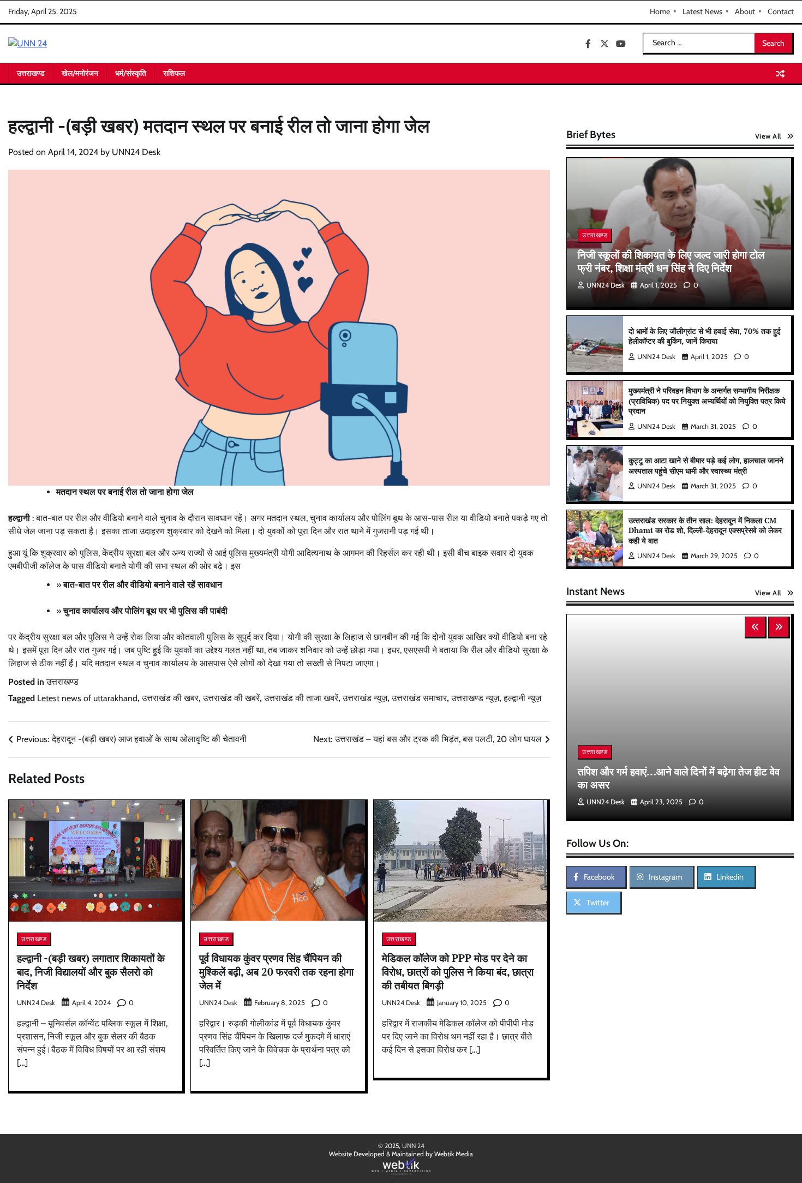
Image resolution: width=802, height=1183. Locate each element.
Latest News (702, 11)
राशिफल (174, 73)
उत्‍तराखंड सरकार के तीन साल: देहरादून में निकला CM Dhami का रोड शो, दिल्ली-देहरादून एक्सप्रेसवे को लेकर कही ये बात (705, 530)
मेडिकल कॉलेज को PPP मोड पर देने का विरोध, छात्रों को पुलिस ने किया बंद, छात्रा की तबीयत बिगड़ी (458, 971)
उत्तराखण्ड (31, 73)
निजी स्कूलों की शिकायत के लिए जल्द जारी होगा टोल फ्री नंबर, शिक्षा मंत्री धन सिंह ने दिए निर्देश (671, 261)
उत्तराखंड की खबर (170, 698)
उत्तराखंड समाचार (419, 698)
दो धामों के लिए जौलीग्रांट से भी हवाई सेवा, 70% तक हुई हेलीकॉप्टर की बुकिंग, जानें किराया (705, 336)
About (745, 11)
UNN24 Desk (136, 152)
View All (768, 136)
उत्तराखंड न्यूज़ (365, 698)
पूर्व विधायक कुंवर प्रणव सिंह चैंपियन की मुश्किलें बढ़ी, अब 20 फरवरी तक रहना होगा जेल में (276, 971)
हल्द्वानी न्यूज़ (522, 698)
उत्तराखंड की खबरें (231, 698)
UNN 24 (413, 1146)
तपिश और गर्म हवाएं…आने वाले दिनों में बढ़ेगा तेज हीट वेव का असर (679, 778)
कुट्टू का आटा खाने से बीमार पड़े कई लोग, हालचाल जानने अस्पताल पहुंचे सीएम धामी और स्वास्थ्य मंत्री (706, 465)
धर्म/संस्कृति (130, 73)
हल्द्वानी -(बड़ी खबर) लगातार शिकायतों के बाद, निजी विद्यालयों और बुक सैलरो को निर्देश (91, 971)
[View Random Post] (780, 73)
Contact (781, 11)
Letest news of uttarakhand (87, 698)
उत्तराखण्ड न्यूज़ (475, 698)
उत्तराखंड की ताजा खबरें (301, 698)
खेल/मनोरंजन (80, 73)
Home (660, 11)
